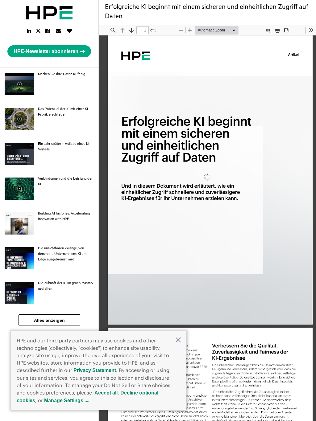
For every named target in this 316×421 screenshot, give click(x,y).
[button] (178, 340)
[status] (142, 30)
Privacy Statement (94, 370)
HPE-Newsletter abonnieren (46, 51)
